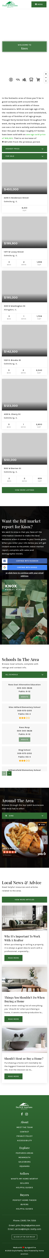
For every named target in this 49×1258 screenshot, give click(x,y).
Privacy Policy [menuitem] (24, 1136)
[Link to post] (24, 918)
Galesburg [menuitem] (24, 1162)
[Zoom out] (46, 77)
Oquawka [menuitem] (24, 1166)
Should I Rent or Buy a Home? (23, 1058)
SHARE (42, 824)
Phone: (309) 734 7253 (24, 1220)
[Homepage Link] (10, 4)
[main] (24, 552)
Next (44, 839)
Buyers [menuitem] (24, 1204)
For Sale (10, 156)
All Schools (12, 675)
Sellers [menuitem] (24, 1183)
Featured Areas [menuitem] (24, 1153)
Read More (13, 958)
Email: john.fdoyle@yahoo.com (24, 1225)
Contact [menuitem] (24, 1131)
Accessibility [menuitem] (24, 1140)
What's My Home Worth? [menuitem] (24, 1179)
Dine (11, 816)
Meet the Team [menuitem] (24, 1127)
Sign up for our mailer (25, 1237)
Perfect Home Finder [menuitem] (25, 1200)
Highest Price (12, 149)
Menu (40, 4)
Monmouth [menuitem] (24, 1157)
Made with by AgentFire (24, 1247)
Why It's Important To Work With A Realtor (22, 938)
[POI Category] (11, 79)
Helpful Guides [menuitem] (24, 1187)
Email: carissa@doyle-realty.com (24, 1229)
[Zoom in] (46, 74)
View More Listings (24, 490)
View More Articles (24, 900)
